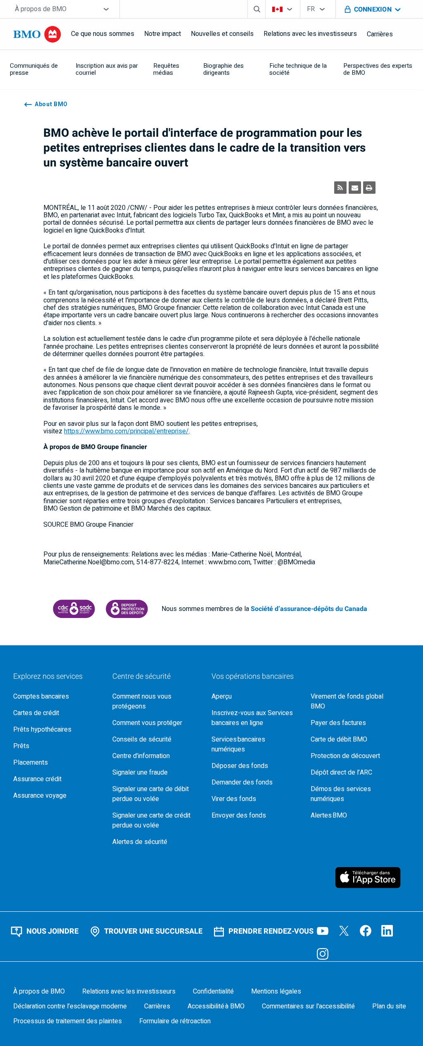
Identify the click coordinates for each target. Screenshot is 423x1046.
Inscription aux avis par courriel (107, 69)
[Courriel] (355, 187)
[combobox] (63, 9)
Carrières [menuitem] (380, 34)
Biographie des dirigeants (223, 69)
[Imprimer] (369, 187)
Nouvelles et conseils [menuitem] (222, 34)
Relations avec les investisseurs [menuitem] (310, 34)
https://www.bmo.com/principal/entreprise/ (126, 431)
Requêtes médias (166, 69)
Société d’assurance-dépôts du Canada (309, 609)
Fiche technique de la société (298, 69)
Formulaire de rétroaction (175, 1021)
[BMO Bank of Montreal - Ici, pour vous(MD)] (37, 34)
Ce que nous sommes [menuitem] (102, 34)
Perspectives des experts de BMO (377, 69)
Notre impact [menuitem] (162, 34)
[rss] (340, 187)
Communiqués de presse (34, 69)
